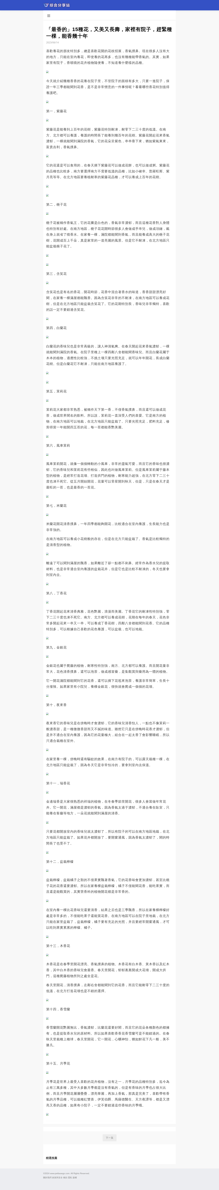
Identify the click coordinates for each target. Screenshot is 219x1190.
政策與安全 (57, 1177)
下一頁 (109, 1138)
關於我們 (47, 1177)
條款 (65, 1177)
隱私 (70, 1177)
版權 (75, 1177)
